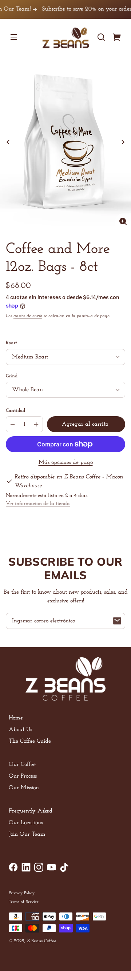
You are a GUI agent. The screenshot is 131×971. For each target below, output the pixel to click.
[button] (101, 37)
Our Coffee (22, 764)
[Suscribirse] (117, 621)
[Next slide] (123, 142)
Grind (11, 376)
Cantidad (15, 410)
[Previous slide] (8, 142)
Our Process (23, 776)
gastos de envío (27, 316)
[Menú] (14, 37)
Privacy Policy (22, 893)
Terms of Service (24, 902)
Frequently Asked (30, 811)
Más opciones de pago (66, 462)
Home (16, 718)
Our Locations (26, 823)
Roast (11, 343)
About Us (20, 730)
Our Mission (24, 788)
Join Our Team (27, 834)
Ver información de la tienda (38, 503)
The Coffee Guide (30, 741)
